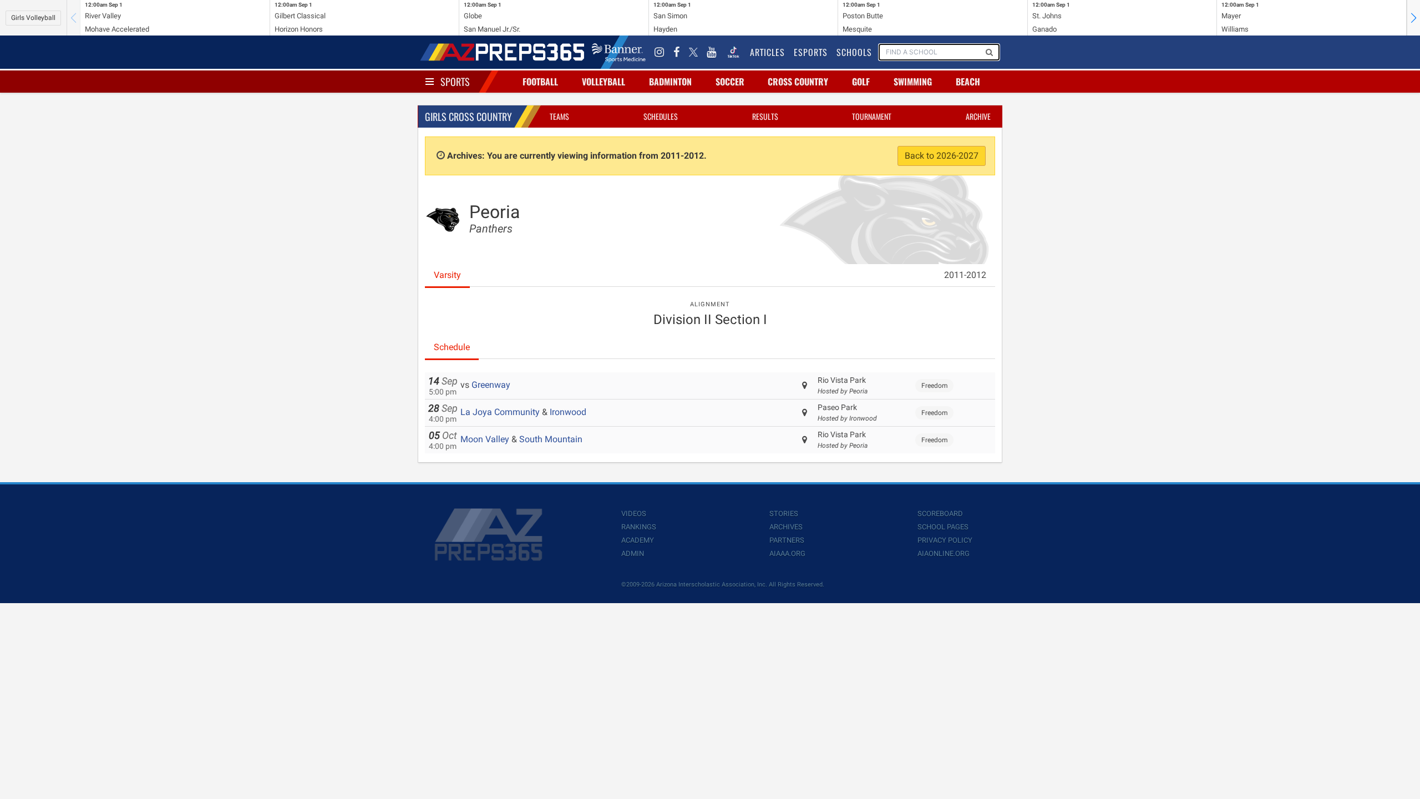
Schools (854, 52)
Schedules (660, 116)
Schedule (452, 347)
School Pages (942, 527)
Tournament (871, 116)
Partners (786, 540)
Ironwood (568, 412)
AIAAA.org (787, 553)
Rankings (638, 527)
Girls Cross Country (468, 116)
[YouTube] (711, 52)
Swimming (913, 81)
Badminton (670, 81)
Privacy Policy (944, 540)
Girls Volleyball (33, 18)
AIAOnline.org (943, 553)
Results (765, 116)
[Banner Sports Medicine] (619, 52)
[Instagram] (659, 52)
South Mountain (550, 439)
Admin (632, 553)
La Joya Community (500, 412)
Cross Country (798, 81)
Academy (637, 540)
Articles (767, 52)
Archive (978, 116)
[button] (1413, 18)
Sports (455, 81)
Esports (811, 52)
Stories (783, 513)
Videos (633, 513)
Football (540, 81)
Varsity (447, 275)
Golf (861, 81)
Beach (968, 81)
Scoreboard (940, 513)
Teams (559, 116)
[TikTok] (733, 52)
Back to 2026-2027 (941, 155)
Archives (786, 527)
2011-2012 (965, 275)
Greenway (490, 385)
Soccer (730, 81)
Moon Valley (484, 439)
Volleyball (603, 81)
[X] (693, 52)
